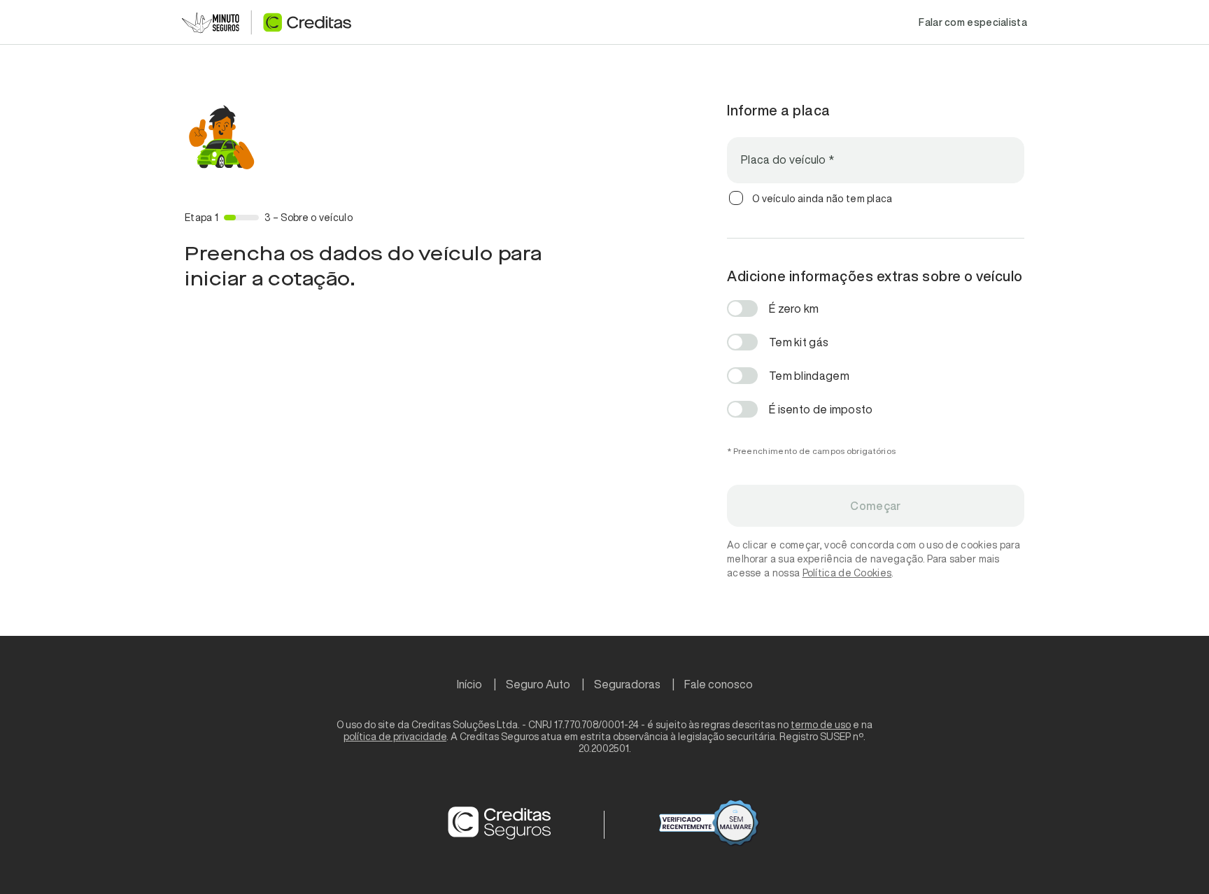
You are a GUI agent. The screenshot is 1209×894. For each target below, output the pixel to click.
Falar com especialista (973, 22)
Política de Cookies (847, 573)
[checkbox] (736, 198)
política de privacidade (395, 737)
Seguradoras (627, 684)
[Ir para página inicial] (266, 22)
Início (469, 684)
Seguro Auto (538, 684)
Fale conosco (718, 684)
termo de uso (821, 725)
